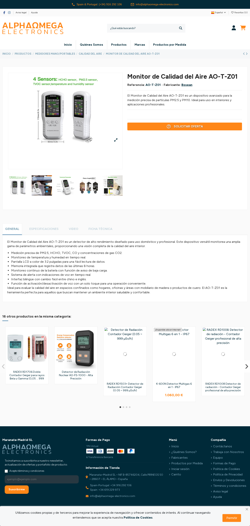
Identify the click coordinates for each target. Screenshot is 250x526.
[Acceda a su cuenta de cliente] (234, 28)
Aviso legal (21, 12)
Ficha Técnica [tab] (100, 229)
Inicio (175, 446)
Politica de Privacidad (228, 474)
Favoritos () (241, 12)
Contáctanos (222, 446)
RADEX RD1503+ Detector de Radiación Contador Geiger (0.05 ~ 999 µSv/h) (125, 387)
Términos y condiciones (229, 486)
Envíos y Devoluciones (229, 480)
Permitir (231, 518)
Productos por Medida (187, 463)
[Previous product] (244, 54)
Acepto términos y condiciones (26, 470)
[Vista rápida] (44, 348)
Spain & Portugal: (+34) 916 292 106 (99, 4)
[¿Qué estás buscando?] (180, 28)
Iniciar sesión (180, 469)
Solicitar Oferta (184, 126)
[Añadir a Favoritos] (44, 334)
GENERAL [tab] (12, 229)
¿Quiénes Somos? (184, 452)
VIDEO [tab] (73, 229)
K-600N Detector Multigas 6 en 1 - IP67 (174, 385)
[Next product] (247, 54)
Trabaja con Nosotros (228, 452)
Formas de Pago (224, 463)
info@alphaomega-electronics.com (157, 4)
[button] (120, 407)
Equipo (218, 457)
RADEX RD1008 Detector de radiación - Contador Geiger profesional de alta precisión (223, 387)
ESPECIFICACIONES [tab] (44, 229)
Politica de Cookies (226, 469)
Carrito (176, 474)
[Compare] (44, 341)
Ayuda (34, 12)
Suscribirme (17, 489)
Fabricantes (179, 457)
